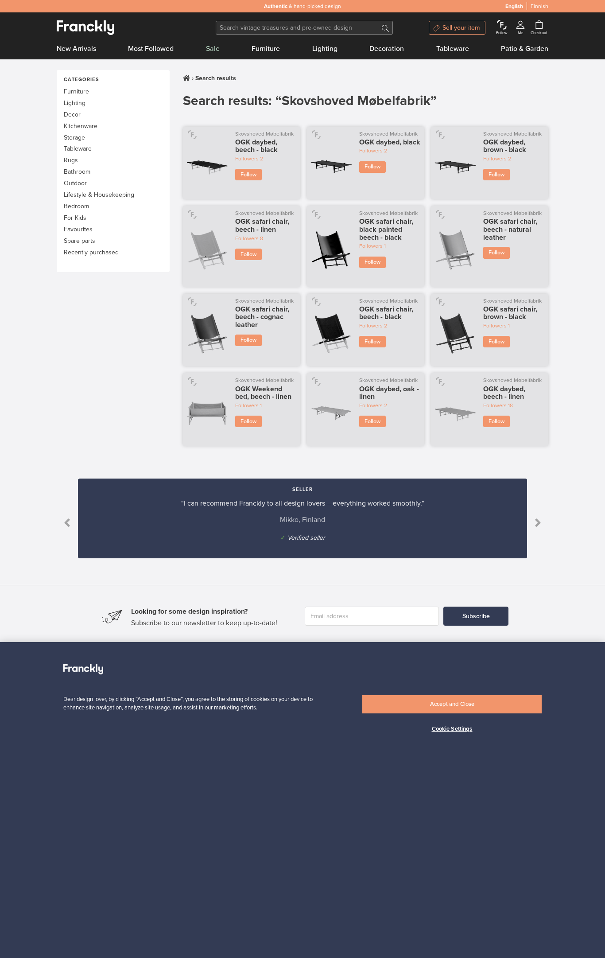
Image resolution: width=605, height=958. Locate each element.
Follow (248, 174)
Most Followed (151, 48)
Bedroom (76, 206)
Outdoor (75, 183)
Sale (213, 48)
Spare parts (79, 241)
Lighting (324, 48)
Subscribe (476, 616)
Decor (72, 114)
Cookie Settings (452, 728)
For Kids (75, 218)
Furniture (266, 48)
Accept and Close (452, 704)
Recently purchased (91, 252)
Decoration (386, 48)
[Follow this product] (192, 134)
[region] (302, 800)
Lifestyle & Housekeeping (99, 195)
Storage (74, 137)
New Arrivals (76, 48)
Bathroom (77, 171)
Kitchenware (80, 126)
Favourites (78, 229)
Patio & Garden (524, 48)
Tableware (452, 48)
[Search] (385, 28)
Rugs (71, 160)
